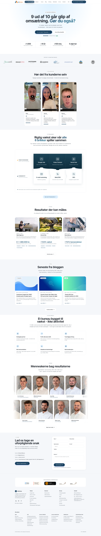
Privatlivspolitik (62, 505)
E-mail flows (53, 517)
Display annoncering (19, 517)
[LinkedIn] (16, 501)
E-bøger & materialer (63, 499)
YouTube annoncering (19, 520)
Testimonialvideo (79, 520)
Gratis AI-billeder (19, 503)
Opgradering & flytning (68, 519)
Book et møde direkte (21, 463)
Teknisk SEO (29, 523)
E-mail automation (54, 516)
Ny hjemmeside (66, 517)
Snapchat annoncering (43, 522)
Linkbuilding (29, 519)
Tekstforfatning (30, 525)
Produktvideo (78, 519)
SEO (30, 501)
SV (70, 1)
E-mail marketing (33, 498)
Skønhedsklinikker (48, 496)
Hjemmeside (56, 444)
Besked (55, 454)
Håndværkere (47, 494)
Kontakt (64, 1)
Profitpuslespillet (30, 1)
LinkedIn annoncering (43, 519)
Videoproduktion (79, 514)
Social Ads (32, 496)
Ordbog (49, 1)
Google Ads (32, 492)
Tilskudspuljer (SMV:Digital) (35, 505)
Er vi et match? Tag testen (78, 1)
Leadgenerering (54, 519)
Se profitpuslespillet (59, 32)
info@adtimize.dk (78, 494)
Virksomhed (71, 438)
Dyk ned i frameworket (50, 196)
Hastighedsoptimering (31, 516)
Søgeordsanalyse (33, 503)
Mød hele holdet (49, 427)
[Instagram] (19, 501)
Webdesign (66, 514)
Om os (59, 1)
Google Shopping (18, 519)
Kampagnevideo (79, 516)
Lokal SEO (29, 520)
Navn (55, 438)
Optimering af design (68, 520)
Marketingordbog (62, 498)
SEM (16, 514)
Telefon (55, 449)
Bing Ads (16, 516)
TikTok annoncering (43, 523)
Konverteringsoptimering (31, 517)
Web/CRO (31, 499)
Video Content (32, 494)
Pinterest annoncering (43, 520)
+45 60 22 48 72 (78, 496)
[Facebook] (21, 501)
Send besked (58, 464)
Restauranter (47, 492)
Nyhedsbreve (54, 520)
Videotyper (78, 522)
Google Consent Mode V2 (68, 516)
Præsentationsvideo (79, 517)
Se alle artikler (50, 309)
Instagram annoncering (43, 517)
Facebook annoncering (43, 516)
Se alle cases (50, 254)
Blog (46, 1)
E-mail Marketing (55, 514)
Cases (42, 1)
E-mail (70, 444)
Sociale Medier (42, 514)
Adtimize (19, 491)
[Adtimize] (19, 2)
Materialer (55, 1)
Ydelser (36, 1)
